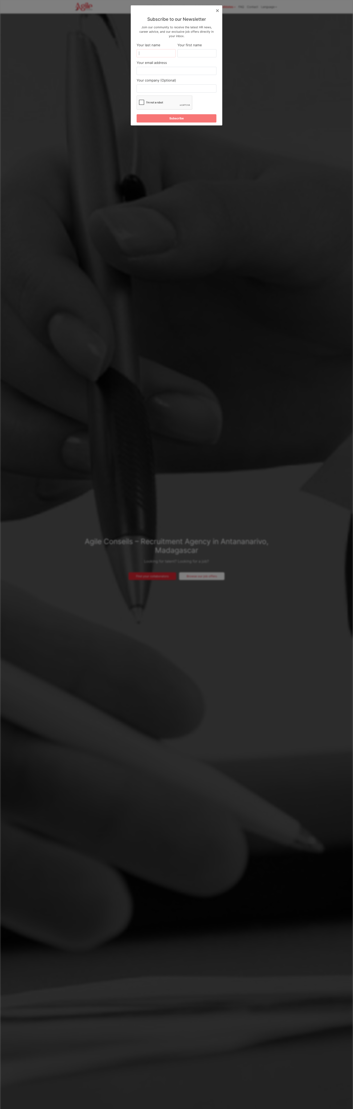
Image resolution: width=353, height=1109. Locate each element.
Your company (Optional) (156, 80)
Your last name (148, 45)
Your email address (152, 63)
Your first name (189, 45)
